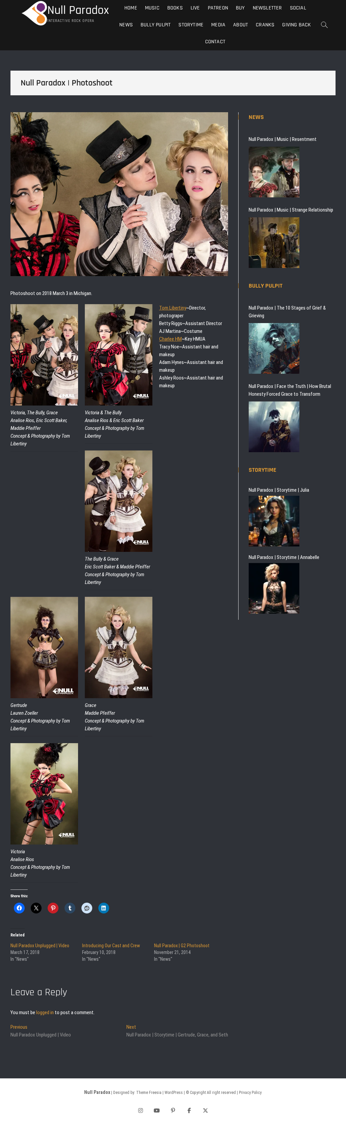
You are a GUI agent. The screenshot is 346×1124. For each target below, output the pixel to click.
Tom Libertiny (172, 308)
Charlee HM (170, 339)
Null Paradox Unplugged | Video (39, 945)
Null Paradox (78, 10)
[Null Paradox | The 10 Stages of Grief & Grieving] (274, 348)
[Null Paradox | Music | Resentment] (274, 172)
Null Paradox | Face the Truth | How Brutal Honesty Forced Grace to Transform (290, 390)
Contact (215, 41)
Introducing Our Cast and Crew (111, 945)
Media (218, 24)
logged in (45, 1012)
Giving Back (296, 24)
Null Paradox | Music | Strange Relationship (291, 210)
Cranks (265, 24)
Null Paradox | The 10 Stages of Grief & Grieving (287, 312)
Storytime (190, 24)
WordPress (174, 1092)
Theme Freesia (149, 1092)
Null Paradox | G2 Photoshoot (181, 945)
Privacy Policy (250, 1092)
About (240, 24)
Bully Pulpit (156, 24)
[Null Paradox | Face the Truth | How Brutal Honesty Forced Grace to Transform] (274, 426)
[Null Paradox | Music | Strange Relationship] (274, 242)
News (126, 24)
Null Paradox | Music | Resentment (283, 139)
